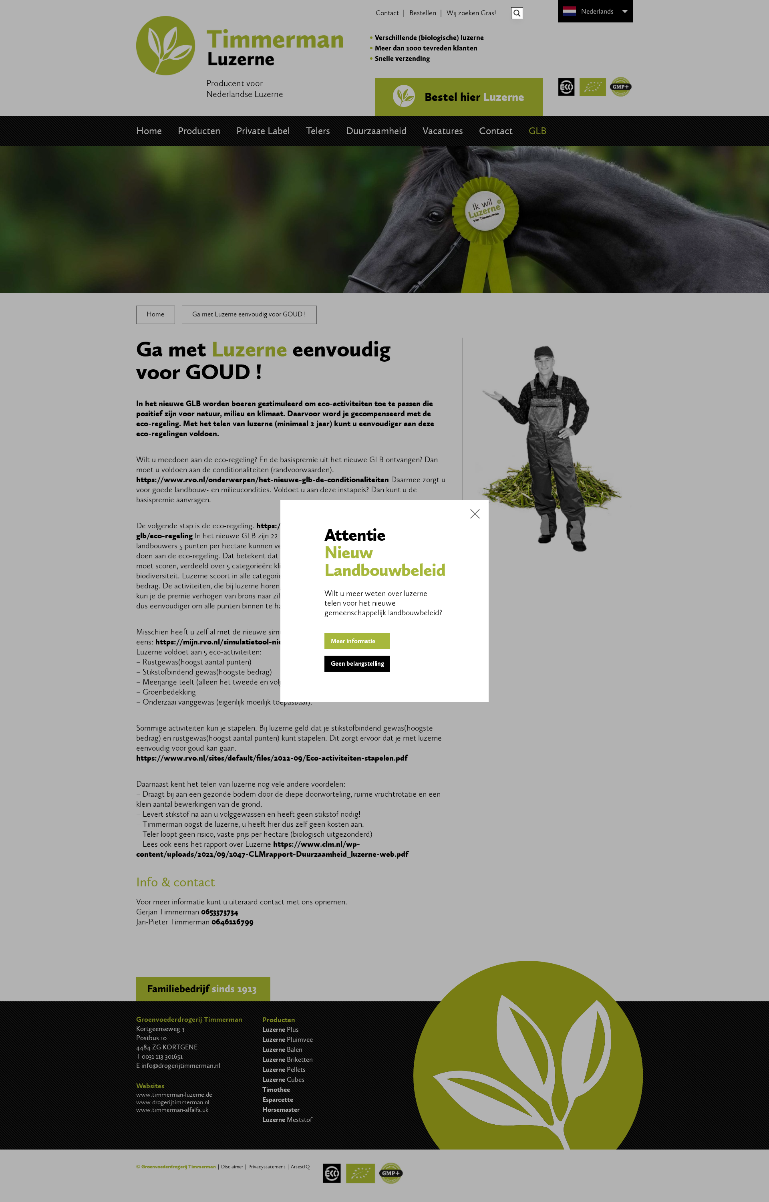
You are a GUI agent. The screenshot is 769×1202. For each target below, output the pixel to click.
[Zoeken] (517, 13)
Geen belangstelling (357, 663)
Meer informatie (353, 641)
